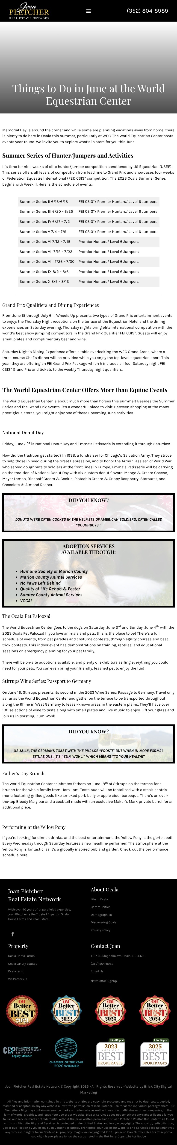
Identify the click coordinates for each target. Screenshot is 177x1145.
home (158, 130)
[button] (88, 10)
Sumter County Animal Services (51, 594)
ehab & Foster (66, 588)
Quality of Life (34, 588)
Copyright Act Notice (132, 1136)
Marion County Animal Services (51, 577)
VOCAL (26, 600)
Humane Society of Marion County (54, 571)
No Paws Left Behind (40, 583)
